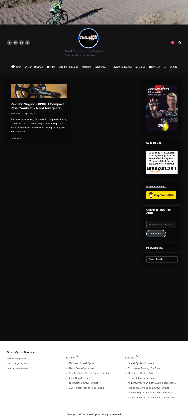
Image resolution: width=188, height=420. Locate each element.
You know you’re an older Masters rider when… (152, 383)
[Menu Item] (9, 42)
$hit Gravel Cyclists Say (140, 373)
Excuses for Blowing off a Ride (144, 368)
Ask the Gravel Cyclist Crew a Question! (90, 373)
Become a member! (156, 186)
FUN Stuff (130, 357)
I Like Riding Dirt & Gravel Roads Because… (151, 392)
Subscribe (156, 233)
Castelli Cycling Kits (17, 363)
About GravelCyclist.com (82, 368)
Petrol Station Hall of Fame (142, 378)
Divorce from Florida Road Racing (86, 388)
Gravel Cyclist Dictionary (141, 363)
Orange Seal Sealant (17, 368)
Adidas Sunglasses (17, 358)
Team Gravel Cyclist (79, 378)
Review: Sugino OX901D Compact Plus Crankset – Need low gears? (37, 106)
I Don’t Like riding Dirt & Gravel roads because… (153, 397)
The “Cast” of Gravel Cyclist (83, 383)
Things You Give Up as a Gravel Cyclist (148, 388)
